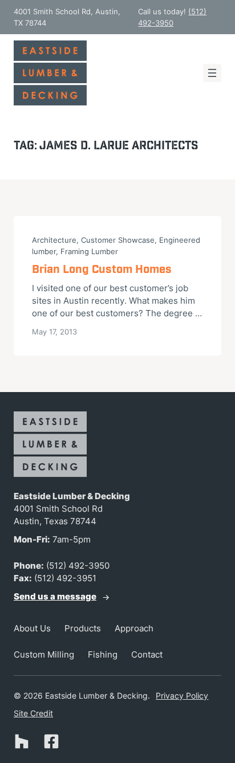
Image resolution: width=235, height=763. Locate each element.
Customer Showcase (118, 239)
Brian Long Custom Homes (102, 269)
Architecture (54, 239)
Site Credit (33, 713)
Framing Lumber (89, 251)
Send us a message (55, 596)
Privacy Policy (182, 695)
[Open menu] (212, 73)
